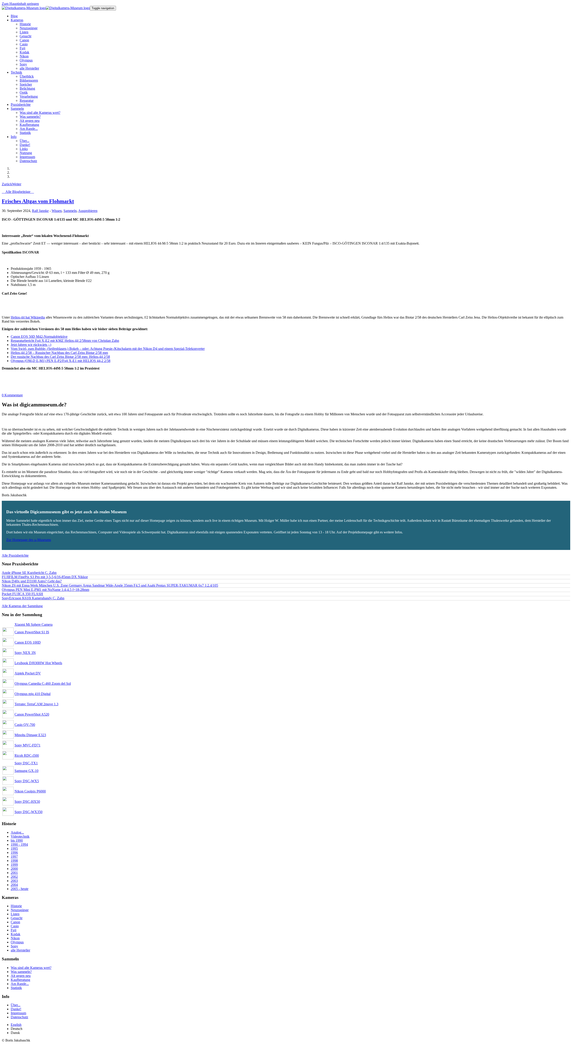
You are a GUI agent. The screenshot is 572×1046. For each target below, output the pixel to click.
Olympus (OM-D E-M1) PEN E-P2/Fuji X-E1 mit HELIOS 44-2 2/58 (60, 361)
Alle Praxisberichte (15, 555)
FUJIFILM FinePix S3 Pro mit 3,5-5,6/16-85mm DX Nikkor (45, 577)
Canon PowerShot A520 (32, 714)
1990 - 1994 (19, 844)
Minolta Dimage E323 (30, 735)
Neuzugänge (20, 910)
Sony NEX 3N (25, 653)
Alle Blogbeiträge (18, 192)
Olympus (17, 942)
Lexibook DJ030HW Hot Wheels (38, 663)
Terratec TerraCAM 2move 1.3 (36, 704)
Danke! (16, 1009)
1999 (14, 864)
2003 (14, 881)
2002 (14, 877)
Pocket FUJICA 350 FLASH (22, 594)
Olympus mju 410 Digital (32, 694)
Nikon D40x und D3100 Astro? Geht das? (32, 581)
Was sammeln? (21, 972)
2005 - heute (19, 889)
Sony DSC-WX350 (28, 812)
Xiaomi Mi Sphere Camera (34, 624)
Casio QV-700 (25, 725)
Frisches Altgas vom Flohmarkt (38, 201)
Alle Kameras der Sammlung (22, 606)
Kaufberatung (20, 980)
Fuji (13, 930)
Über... (15, 1005)
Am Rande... (20, 984)
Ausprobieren (87, 211)
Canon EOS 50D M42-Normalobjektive (39, 336)
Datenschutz (19, 1017)
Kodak (15, 934)
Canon (15, 922)
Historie (16, 906)
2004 (14, 885)
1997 (14, 856)
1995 (14, 848)
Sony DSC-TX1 (26, 763)
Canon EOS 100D (28, 642)
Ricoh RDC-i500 (27, 755)
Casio (15, 926)
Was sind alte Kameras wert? (31, 968)
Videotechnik (20, 836)
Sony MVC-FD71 (27, 745)
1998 (14, 860)
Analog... (17, 832)
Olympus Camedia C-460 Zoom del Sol (43, 683)
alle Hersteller (20, 950)
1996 (14, 852)
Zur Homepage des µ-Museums (28, 540)
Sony (14, 946)
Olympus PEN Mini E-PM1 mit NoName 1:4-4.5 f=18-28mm (45, 590)
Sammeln (70, 211)
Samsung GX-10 (26, 771)
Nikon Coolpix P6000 (30, 791)
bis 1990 (17, 840)
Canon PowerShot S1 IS (32, 632)
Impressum (18, 1013)
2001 (14, 873)
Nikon (15, 938)
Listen (15, 914)
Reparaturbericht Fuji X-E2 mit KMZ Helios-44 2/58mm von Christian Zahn (65, 340)
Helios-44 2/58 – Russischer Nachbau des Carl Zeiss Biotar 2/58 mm (59, 353)
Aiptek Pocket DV (28, 673)
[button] (17, 20)
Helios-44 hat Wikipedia (28, 317)
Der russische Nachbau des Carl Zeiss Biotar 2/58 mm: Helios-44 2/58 (60, 357)
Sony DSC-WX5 (27, 781)
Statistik (16, 988)
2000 (14, 869)
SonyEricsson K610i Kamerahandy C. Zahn (33, 598)
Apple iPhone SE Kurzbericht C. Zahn (29, 573)
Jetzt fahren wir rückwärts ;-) (31, 345)
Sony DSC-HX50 (27, 801)
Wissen (57, 211)
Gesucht (16, 918)
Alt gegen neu (21, 976)
